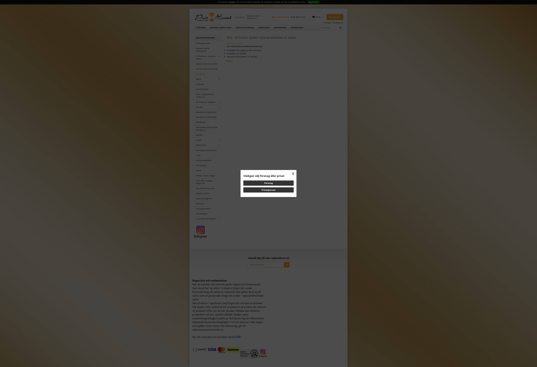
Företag (268, 183)
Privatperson (268, 189)
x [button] (293, 173)
